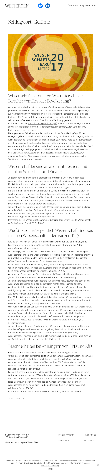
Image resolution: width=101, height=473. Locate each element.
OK (50, 469)
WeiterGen (17, 6)
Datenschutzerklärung (50, 465)
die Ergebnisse (83, 117)
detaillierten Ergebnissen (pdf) (42, 123)
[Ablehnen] (97, 465)
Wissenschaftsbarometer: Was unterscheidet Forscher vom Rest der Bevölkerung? (46, 98)
